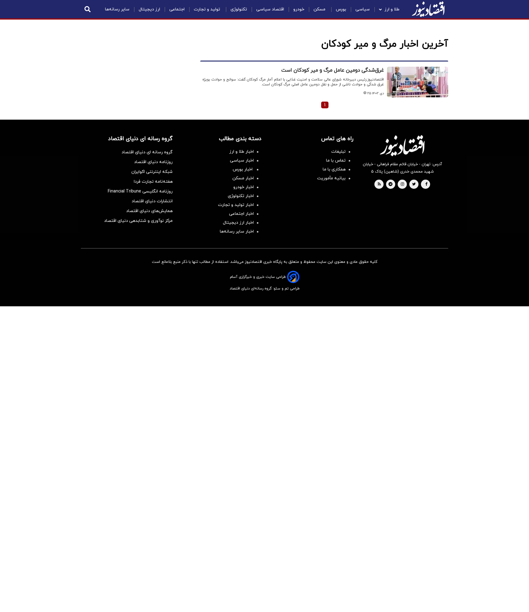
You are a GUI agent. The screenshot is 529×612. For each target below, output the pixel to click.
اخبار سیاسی (242, 160)
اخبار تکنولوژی (241, 196)
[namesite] (428, 9)
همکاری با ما (334, 169)
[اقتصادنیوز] (402, 145)
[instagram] (402, 184)
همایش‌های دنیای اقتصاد (149, 211)
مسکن (320, 9)
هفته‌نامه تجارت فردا (153, 182)
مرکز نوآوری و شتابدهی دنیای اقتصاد (138, 221)
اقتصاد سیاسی (270, 9)
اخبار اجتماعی (241, 214)
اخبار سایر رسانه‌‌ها (237, 231)
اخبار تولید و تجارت (236, 205)
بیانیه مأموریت (331, 178)
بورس (341, 9)
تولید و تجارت (207, 9)
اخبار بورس (243, 169)
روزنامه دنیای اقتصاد (153, 162)
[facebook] (426, 184)
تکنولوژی (239, 9)
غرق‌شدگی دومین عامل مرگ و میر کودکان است (332, 70)
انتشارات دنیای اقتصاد (152, 201)
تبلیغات (338, 152)
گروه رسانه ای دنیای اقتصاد (147, 152)
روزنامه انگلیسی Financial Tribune (140, 191)
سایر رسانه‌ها (117, 9)
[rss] (379, 184)
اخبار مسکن (243, 178)
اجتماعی (177, 9)
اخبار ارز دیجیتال (238, 223)
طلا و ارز (392, 9)
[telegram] (390, 184)
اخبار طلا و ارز (241, 152)
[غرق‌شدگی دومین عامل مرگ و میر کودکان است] (417, 82)
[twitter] (414, 184)
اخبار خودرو (243, 187)
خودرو (298, 9)
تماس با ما (336, 160)
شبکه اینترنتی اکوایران (152, 172)
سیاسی (362, 9)
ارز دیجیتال (149, 9)
